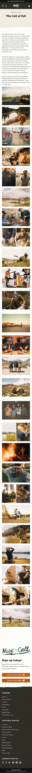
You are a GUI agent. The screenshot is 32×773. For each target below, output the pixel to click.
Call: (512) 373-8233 (7, 727)
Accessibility (5, 710)
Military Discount (6, 743)
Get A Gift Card (6, 753)
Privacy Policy (5, 704)
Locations (4, 702)
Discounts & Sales (6, 745)
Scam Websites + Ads (7, 715)
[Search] (6, 6)
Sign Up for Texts (14, 680)
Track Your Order (6, 732)
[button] (29, 6)
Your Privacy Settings (16, 769)
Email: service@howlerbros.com (10, 730)
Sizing (3, 740)
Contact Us (5, 724)
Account (4, 737)
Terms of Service (6, 699)
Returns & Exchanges (7, 735)
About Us (4, 697)
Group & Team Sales (7, 748)
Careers (4, 707)
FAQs (3, 750)
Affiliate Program (6, 712)
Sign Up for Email (14, 675)
